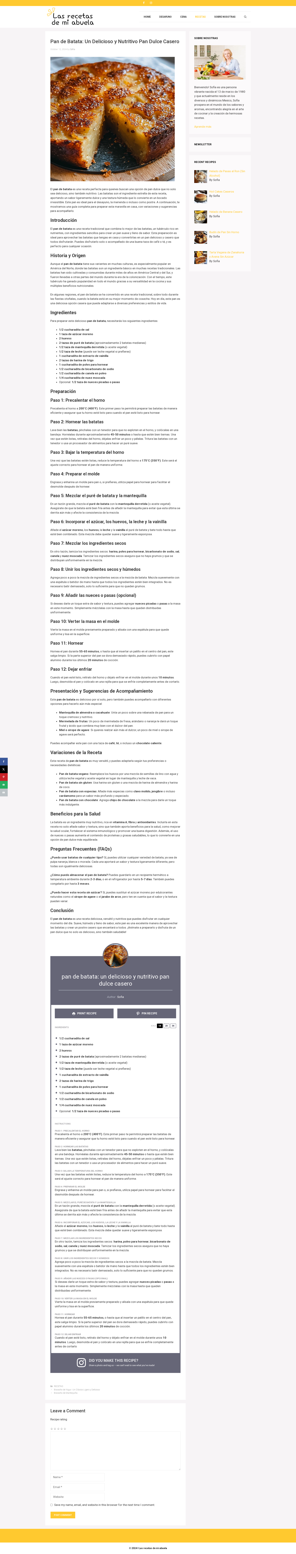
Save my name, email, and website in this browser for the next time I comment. (104, 1505)
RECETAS (200, 16)
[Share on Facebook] (4, 761)
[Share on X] (4, 769)
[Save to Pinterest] (4, 777)
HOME (147, 16)
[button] (245, 17)
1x (159, 1025)
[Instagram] (151, 3)
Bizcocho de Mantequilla (65, 1393)
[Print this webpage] (4, 792)
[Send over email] (4, 785)
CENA (183, 16)
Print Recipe (87, 1013)
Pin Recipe (149, 1013)
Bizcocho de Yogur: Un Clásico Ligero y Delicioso (77, 1389)
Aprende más (202, 126)
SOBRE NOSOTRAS (225, 16)
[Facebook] (144, 3)
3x (173, 1025)
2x (166, 1025)
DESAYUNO (165, 16)
